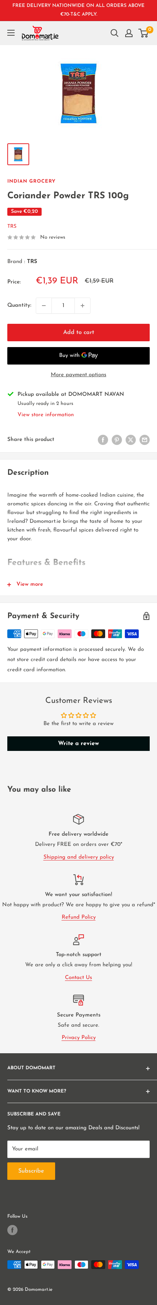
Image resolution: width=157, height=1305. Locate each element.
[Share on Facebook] (103, 440)
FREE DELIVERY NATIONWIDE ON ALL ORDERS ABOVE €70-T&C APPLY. (78, 10)
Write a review (78, 744)
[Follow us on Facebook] (12, 1230)
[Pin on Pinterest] (117, 440)
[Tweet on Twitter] (131, 440)
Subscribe (31, 1171)
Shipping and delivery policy (78, 857)
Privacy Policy (79, 1038)
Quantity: (19, 305)
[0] (143, 33)
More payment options (78, 375)
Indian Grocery (31, 181)
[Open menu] (11, 33)
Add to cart (78, 332)
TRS (11, 226)
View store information (46, 415)
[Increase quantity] (82, 305)
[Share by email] (144, 440)
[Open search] (115, 33)
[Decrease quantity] (43, 305)
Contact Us (78, 977)
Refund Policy (79, 917)
